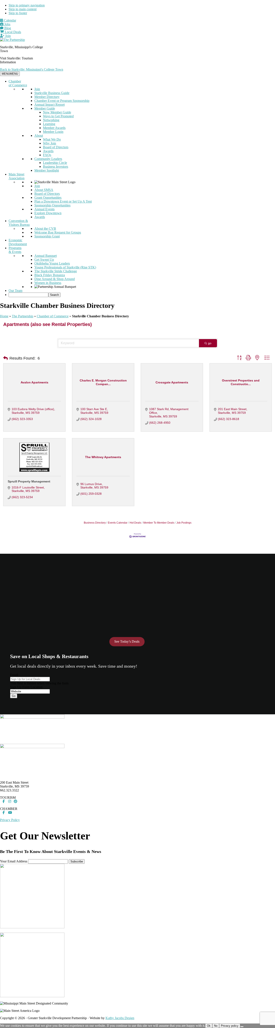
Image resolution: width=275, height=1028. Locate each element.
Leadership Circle (55, 162)
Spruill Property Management (29, 481)
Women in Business (47, 283)
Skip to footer (18, 13)
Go (13, 696)
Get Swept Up (44, 259)
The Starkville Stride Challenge (55, 271)
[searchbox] (28, 295)
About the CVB (45, 228)
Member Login (53, 131)
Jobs (6, 24)
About (38, 135)
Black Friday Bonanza (49, 275)
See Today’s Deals (126, 641)
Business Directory (95, 522)
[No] (242, 1026)
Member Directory (47, 97)
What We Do (52, 139)
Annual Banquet (45, 255)
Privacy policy (229, 1025)
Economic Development (18, 242)
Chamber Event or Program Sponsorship (61, 100)
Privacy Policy (10, 820)
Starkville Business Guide (51, 93)
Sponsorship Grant (47, 236)
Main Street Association (16, 176)
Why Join (49, 143)
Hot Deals (135, 522)
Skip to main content (23, 9)
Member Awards (54, 128)
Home (4, 316)
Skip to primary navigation (27, 5)
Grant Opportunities (47, 197)
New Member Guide (57, 112)
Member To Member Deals (158, 522)
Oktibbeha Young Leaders (52, 263)
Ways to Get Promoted (58, 116)
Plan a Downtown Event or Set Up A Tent (63, 201)
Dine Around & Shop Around (54, 279)
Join (7, 36)
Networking (51, 120)
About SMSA (43, 190)
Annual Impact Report (49, 104)
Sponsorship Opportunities (52, 205)
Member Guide (44, 108)
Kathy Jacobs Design (119, 1018)
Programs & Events (15, 250)
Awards (48, 151)
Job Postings (183, 522)
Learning (49, 124)
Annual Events (44, 209)
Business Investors (55, 166)
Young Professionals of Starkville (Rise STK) (65, 267)
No (215, 1025)
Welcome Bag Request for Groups (57, 232)
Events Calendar (117, 522)
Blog (7, 28)
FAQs (47, 155)
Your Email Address (13, 861)
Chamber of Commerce (18, 83)
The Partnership (22, 316)
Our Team (15, 290)
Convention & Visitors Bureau (19, 222)
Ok (209, 1025)
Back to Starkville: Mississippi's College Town (31, 69)
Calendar (9, 20)
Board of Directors (55, 147)
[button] (5, 358)
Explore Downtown (47, 213)
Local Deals (12, 32)
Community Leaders (48, 159)
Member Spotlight (46, 170)
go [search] (209, 343)
